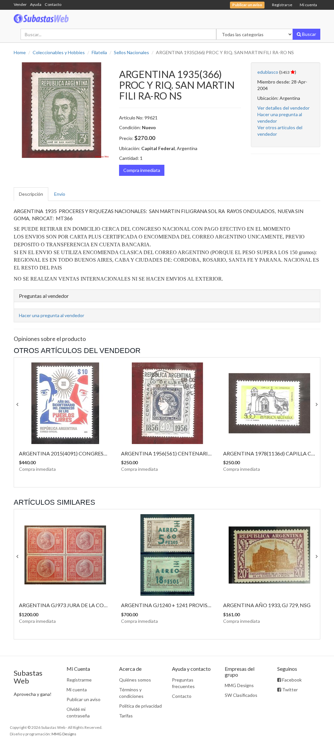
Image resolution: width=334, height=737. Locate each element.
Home (20, 52)
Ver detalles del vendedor (283, 108)
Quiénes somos (135, 680)
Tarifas (126, 715)
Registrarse (282, 4)
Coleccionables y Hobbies (59, 52)
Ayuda (35, 4)
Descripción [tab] (31, 194)
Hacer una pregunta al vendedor (51, 315)
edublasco (267, 72)
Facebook (291, 680)
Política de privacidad (140, 706)
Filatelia (99, 52)
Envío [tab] (59, 194)
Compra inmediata (141, 170)
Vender (20, 4)
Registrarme (79, 680)
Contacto (53, 4)
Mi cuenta (308, 4)
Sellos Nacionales (131, 52)
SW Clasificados (241, 695)
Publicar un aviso (83, 699)
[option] (61, 110)
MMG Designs (239, 685)
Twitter (289, 689)
